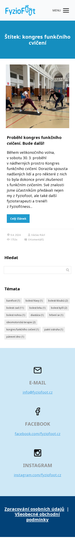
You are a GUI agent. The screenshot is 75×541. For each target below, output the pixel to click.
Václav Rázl (38, 235)
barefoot (13, 300)
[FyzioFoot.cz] (20, 10)
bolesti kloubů (58, 300)
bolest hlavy (34, 300)
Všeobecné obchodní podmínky (37, 516)
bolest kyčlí (59, 308)
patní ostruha (53, 329)
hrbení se (56, 315)
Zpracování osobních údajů (34, 509)
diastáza (37, 315)
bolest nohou (15, 315)
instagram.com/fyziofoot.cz (37, 475)
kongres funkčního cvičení (22, 329)
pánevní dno (15, 336)
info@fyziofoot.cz (38, 392)
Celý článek (18, 218)
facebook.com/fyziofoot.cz (37, 433)
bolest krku (37, 308)
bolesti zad (15, 308)
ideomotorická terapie (20, 322)
